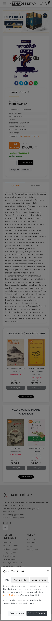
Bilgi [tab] (7, 580)
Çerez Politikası (10, 595)
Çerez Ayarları (17, 613)
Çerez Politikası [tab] (39, 580)
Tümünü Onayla (36, 613)
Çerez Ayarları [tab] (20, 580)
